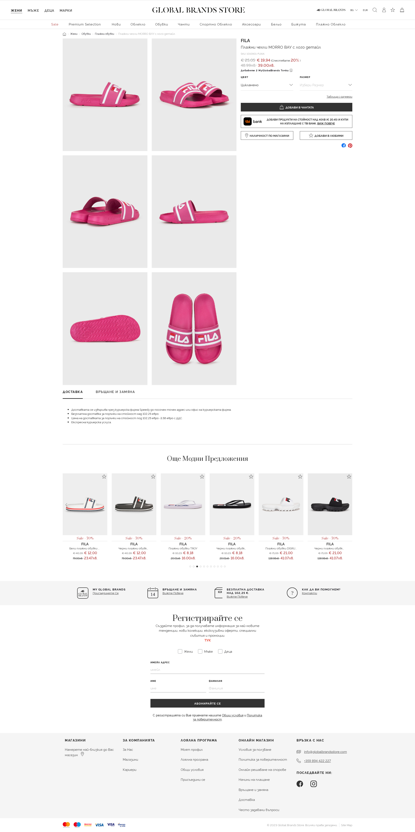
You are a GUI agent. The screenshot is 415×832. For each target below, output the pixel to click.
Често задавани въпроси (259, 809)
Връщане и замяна (253, 789)
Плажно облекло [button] (331, 24)
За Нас (128, 749)
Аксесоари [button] (251, 24)
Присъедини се (193, 779)
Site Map (346, 825)
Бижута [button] (298, 24)
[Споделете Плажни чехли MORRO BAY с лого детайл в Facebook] (344, 147)
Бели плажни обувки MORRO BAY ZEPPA (96, 548)
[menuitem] (55, 24)
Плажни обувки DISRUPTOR (284, 548)
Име (153, 680)
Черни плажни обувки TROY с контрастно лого (249, 548)
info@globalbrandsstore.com (325, 751)
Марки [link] (66, 10)
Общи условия (232, 715)
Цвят (244, 77)
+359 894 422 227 (317, 760)
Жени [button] (16, 10)
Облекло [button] (138, 24)
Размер (305, 77)
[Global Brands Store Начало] (198, 9)
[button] (190, 566)
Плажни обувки (104, 33)
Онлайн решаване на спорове (262, 769)
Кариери (129, 769)
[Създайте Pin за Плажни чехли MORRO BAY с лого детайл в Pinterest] (350, 147)
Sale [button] (55, 24)
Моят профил (192, 749)
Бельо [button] (276, 24)
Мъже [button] (33, 10)
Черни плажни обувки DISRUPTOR (337, 548)
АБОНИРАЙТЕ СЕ (207, 703)
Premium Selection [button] (85, 24)
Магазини (130, 759)
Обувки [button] (161, 24)
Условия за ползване (255, 749)
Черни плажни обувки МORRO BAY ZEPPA (146, 548)
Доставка (247, 799)
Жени (73, 33)
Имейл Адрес (160, 662)
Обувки (86, 33)
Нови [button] (116, 24)
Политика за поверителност (263, 759)
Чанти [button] (184, 24)
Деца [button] (49, 10)
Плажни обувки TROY (183, 548)
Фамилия (215, 680)
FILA (245, 40)
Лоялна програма (194, 759)
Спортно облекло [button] (216, 24)
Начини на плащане (254, 779)
